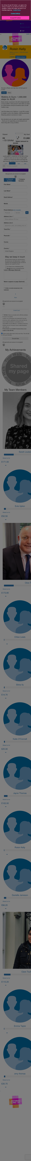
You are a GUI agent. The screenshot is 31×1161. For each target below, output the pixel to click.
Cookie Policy (17, 10)
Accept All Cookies (15, 18)
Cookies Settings (15, 13)
